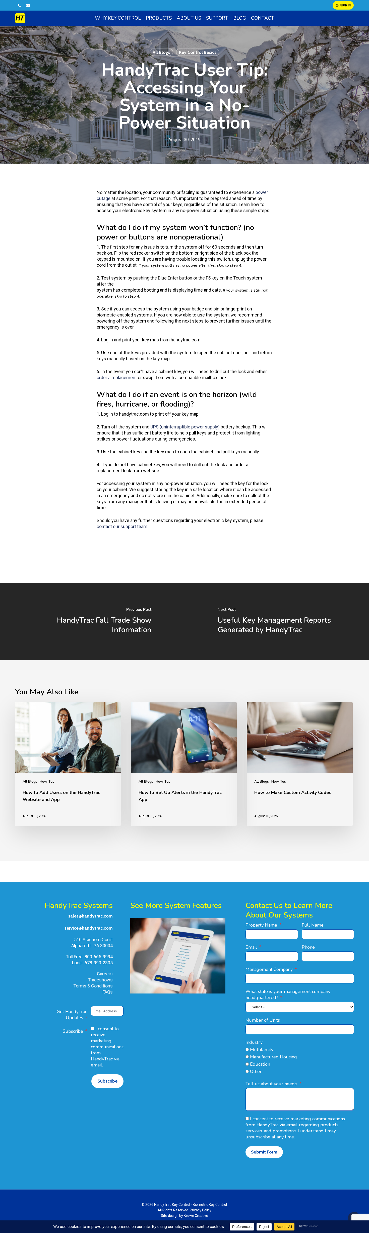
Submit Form (264, 1152)
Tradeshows (100, 979)
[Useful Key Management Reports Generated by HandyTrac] (276, 621)
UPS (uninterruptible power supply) (185, 426)
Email (251, 947)
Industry (254, 1042)
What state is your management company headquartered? (287, 994)
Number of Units (262, 1020)
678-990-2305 (99, 962)
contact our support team (122, 526)
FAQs (107, 992)
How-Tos (47, 781)
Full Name (313, 925)
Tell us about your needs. (271, 1084)
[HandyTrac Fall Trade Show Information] (92, 621)
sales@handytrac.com (90, 916)
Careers (105, 973)
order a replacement (117, 377)
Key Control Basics (197, 52)
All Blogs (161, 52)
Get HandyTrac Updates (72, 1015)
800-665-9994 (99, 956)
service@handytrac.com (89, 928)
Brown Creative (196, 1216)
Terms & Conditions (93, 985)
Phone (308, 947)
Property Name (261, 925)
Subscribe (73, 1031)
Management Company (269, 969)
